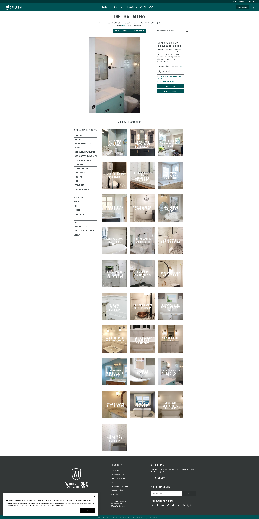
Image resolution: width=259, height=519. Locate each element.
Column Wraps (79, 164)
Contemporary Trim (81, 168)
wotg (173, 81)
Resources (118, 7)
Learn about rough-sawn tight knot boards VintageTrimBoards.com (119, 503)
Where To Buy (251, 2)
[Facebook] (159, 71)
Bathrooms (164, 76)
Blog (234, 2)
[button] (253, 7)
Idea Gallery (130, 7)
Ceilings (77, 148)
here (123, 25)
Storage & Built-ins (81, 226)
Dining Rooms (78, 177)
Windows (77, 235)
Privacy (158, 518)
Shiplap (76, 218)
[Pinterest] (168, 71)
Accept (88, 510)
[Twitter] (163, 71)
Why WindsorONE (146, 7)
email (163, 469)
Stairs (76, 222)
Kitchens (77, 193)
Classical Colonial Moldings (84, 152)
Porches (77, 210)
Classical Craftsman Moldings (85, 156)
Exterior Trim (79, 185)
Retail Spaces (79, 214)
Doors (76, 181)
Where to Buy (171, 86)
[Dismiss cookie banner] (94, 497)
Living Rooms (78, 197)
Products (105, 7)
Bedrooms (77, 139)
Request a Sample (170, 91)
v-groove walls (165, 81)
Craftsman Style (80, 173)
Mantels (77, 202)
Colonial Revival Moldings (83, 160)
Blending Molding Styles (83, 144)
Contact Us (241, 2)
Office (76, 206)
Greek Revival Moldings (82, 189)
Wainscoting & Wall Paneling (84, 231)
